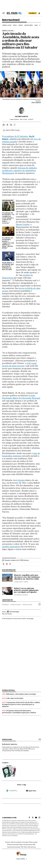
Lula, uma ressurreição (14, 698)
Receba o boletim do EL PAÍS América (17, 560)
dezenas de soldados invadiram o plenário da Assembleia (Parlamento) (19, 170)
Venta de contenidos (16, 842)
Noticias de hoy (32, 847)
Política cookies (33, 842)
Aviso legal (25, 842)
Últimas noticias (8, 690)
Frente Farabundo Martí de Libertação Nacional (21, 396)
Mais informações (7, 614)
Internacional (11, 20)
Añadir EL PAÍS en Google (13, 130)
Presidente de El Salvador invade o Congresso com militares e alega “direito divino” (8, 243)
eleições (21, 480)
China (36, 25)
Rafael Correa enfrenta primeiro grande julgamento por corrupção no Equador (26, 590)
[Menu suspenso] (3, 13)
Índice (25, 847)
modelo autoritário (11, 546)
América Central (8, 31)
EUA (40, 25)
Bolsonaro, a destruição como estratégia (21, 694)
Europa (20, 25)
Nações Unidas (22, 224)
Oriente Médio (28, 25)
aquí (32, 618)
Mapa (21, 844)
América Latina (6, 25)
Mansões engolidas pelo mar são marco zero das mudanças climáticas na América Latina (27, 577)
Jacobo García (21, 116)
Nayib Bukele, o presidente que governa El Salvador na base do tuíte (8, 266)
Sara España (17, 595)
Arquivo (5, 763)
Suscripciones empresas (13, 847)
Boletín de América (9, 744)
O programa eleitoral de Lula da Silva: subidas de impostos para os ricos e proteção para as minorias (21, 704)
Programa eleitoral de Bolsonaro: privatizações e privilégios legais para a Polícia (19, 712)
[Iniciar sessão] (39, 13)
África (15, 25)
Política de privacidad (13, 844)
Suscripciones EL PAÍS (29, 844)
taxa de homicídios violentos (21, 454)
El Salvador (5, 604)
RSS (22, 847)
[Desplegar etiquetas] (39, 604)
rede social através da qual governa (19, 364)
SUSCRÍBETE (32, 13)
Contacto (7, 842)
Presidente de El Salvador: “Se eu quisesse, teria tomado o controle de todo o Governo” (8, 218)
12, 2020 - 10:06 (26, 119)
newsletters (7, 739)
